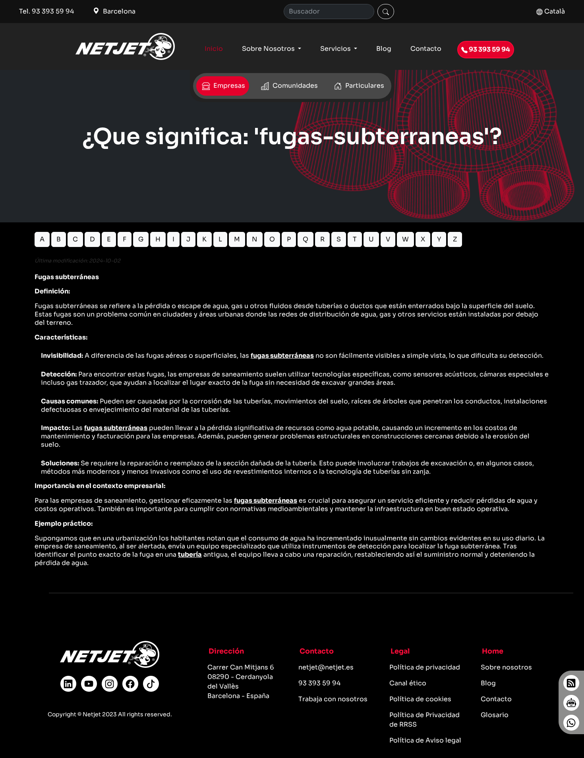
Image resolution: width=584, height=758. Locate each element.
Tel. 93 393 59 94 (46, 11)
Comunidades (294, 85)
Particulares (364, 85)
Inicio (214, 48)
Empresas (228, 85)
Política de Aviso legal (425, 740)
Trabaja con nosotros (332, 699)
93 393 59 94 (489, 49)
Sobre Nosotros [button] (269, 48)
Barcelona (118, 11)
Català (554, 11)
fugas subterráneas (282, 355)
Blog (383, 48)
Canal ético (407, 683)
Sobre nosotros (506, 667)
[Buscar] (385, 11)
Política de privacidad (424, 667)
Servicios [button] (336, 48)
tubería (190, 554)
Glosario (495, 715)
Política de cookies (420, 699)
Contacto (425, 48)
